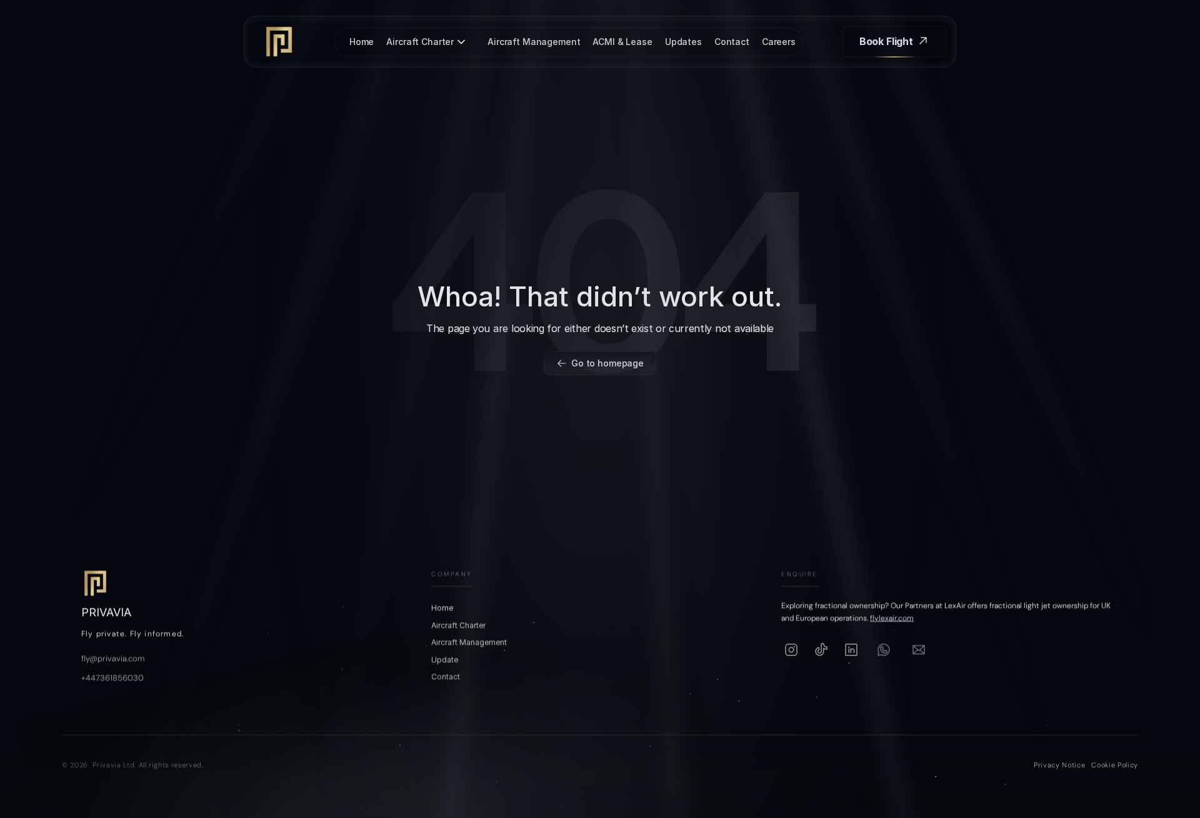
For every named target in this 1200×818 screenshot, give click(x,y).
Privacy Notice (1059, 764)
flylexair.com (892, 619)
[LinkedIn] (851, 650)
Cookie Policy (1114, 764)
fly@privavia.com (112, 658)
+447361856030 (112, 677)
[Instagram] (791, 650)
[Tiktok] (821, 650)
